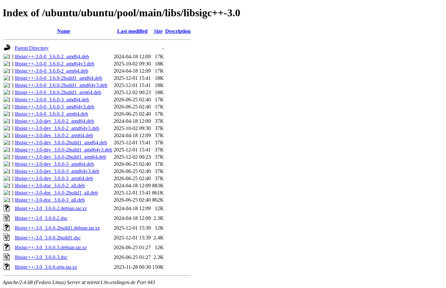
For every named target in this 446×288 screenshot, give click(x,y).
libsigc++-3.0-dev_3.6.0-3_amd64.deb (54, 164)
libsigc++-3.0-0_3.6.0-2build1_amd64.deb (58, 78)
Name (63, 31)
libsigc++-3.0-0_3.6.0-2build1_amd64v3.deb (61, 85)
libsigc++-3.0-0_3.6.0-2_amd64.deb (52, 56)
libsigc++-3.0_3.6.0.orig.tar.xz (46, 267)
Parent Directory (32, 48)
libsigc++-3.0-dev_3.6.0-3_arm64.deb (54, 178)
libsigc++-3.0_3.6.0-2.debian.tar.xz (51, 208)
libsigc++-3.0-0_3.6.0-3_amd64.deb (52, 99)
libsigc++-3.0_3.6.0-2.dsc (41, 218)
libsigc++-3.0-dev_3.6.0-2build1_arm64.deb (60, 157)
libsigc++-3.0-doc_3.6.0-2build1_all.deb (56, 192)
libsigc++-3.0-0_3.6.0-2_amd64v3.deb (54, 63)
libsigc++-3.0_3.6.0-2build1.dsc (48, 237)
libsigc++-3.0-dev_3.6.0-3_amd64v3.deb (57, 171)
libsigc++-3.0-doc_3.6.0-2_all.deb (50, 185)
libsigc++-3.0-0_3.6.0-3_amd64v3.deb (54, 106)
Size (158, 31)
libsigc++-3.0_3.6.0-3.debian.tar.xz (51, 247)
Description (178, 31)
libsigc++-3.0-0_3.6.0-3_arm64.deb (51, 114)
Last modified (132, 31)
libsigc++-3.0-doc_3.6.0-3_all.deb (50, 200)
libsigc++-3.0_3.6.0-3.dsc (41, 257)
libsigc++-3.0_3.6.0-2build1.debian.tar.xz (57, 228)
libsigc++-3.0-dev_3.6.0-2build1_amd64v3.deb (63, 149)
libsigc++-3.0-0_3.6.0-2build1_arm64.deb (58, 92)
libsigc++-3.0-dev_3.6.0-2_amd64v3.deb (57, 128)
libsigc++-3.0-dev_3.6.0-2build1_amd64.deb (61, 142)
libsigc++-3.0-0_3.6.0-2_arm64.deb (51, 71)
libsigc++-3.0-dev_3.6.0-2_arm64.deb (54, 135)
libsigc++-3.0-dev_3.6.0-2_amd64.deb (54, 121)
